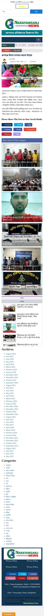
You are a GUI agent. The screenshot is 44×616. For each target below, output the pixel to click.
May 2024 (10, 425)
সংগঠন (8, 531)
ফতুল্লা (8, 491)
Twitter (19, 125)
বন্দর (7, 494)
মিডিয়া (7, 512)
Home (6, 50)
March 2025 (10, 399)
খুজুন (36, 11)
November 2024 (12, 409)
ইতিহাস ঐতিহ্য (10, 476)
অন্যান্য (8, 465)
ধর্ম (6, 484)
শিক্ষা (7, 526)
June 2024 (10, 422)
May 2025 (10, 393)
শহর (7, 523)
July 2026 (9, 356)
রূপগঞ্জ (18, 50)
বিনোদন (8, 502)
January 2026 (11, 372)
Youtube (22, 578)
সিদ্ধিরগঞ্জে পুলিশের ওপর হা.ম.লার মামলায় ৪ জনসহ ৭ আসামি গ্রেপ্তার (28, 346)
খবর (15, 50)
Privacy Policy (11, 561)
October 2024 (11, 412)
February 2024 (11, 433)
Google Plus (30, 129)
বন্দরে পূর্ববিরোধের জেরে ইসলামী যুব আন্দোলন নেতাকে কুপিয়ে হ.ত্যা (27, 325)
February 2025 (11, 401)
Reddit (18, 129)
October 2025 (11, 380)
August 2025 (11, 385)
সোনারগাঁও (9, 541)
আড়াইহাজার (9, 473)
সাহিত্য (8, 536)
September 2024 (12, 414)
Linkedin (7, 129)
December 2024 (12, 406)
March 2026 (10, 367)
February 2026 (11, 370)
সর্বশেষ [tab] (22, 298)
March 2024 (10, 430)
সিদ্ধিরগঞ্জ (9, 539)
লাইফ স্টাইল (9, 520)
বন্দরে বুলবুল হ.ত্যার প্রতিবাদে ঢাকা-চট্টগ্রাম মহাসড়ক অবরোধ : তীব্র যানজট (28, 316)
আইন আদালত (10, 470)
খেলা (7, 481)
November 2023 (12, 441)
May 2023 (10, 456)
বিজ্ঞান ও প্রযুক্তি (11, 497)
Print (17, 134)
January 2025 (11, 404)
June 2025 (10, 391)
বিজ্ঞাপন (8, 499)
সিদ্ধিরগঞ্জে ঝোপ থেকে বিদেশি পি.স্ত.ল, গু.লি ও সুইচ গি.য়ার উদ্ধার (28, 336)
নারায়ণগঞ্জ (9, 486)
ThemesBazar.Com (30, 603)
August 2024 (11, 417)
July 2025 (9, 388)
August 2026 (11, 354)
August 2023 (11, 448)
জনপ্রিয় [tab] (22, 301)
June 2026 (10, 359)
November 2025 (12, 377)
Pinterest (7, 134)
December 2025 (12, 375)
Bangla (22, 6)
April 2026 (10, 364)
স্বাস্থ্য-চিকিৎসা (10, 544)
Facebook (7, 125)
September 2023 (12, 446)
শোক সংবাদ (9, 528)
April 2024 (10, 427)
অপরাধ (8, 468)
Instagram (11, 578)
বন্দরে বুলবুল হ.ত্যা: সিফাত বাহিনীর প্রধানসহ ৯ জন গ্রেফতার (27, 306)
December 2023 (12, 438)
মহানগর (8, 510)
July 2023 (9, 451)
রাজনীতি (8, 515)
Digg (29, 125)
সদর (7, 533)
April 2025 (10, 396)
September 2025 (12, 383)
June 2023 (10, 454)
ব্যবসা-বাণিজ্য (10, 505)
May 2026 (10, 362)
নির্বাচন (8, 489)
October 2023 (11, 443)
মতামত (8, 507)
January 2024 (11, 435)
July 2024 (9, 420)
